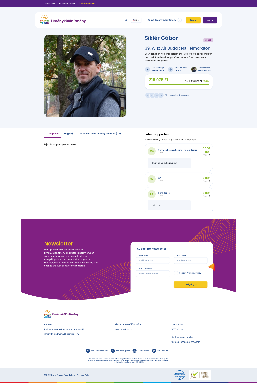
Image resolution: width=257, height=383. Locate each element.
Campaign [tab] (52, 133)
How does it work (123, 329)
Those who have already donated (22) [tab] (99, 133)
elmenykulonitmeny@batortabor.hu (61, 334)
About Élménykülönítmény (162, 20)
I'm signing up (190, 284)
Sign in (193, 20)
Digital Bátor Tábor (67, 3)
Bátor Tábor (50, 3)
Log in (210, 20)
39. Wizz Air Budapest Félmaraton (177, 48)
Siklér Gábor (204, 70)
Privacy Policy (83, 375)
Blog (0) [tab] (68, 133)
